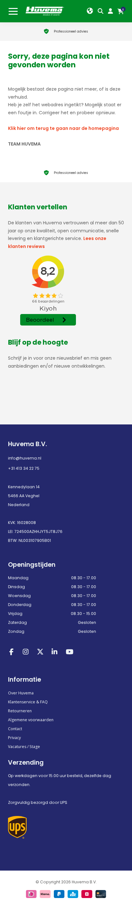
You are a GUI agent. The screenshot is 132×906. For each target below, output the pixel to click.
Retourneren (20, 711)
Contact (15, 728)
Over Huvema (21, 693)
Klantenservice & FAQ (28, 702)
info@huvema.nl (24, 458)
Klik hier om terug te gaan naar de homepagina (63, 128)
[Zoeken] (102, 11)
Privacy (14, 737)
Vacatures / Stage (24, 746)
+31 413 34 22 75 (23, 468)
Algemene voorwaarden (31, 720)
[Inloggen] (112, 11)
